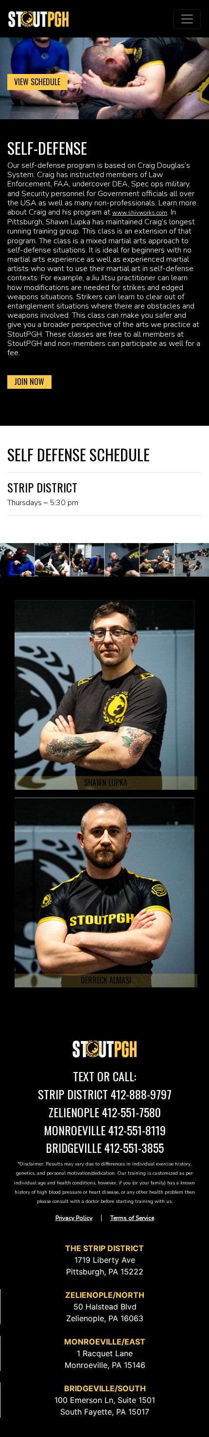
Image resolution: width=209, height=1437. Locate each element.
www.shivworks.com (139, 213)
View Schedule (37, 82)
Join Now (29, 381)
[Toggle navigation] (187, 19)
